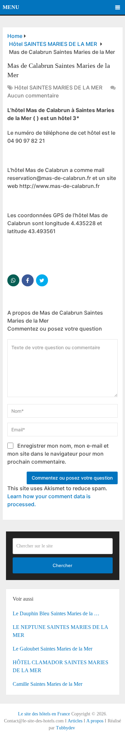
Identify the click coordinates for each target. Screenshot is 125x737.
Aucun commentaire (33, 95)
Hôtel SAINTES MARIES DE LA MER (58, 87)
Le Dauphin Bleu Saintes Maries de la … (56, 613)
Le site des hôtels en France (44, 713)
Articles (75, 720)
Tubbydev (65, 727)
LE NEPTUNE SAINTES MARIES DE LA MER (60, 631)
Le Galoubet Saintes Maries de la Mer (52, 649)
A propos (94, 720)
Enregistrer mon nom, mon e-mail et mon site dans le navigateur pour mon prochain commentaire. (58, 453)
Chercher (62, 565)
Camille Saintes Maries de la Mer (47, 684)
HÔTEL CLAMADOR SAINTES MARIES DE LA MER (60, 666)
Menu (11, 7)
